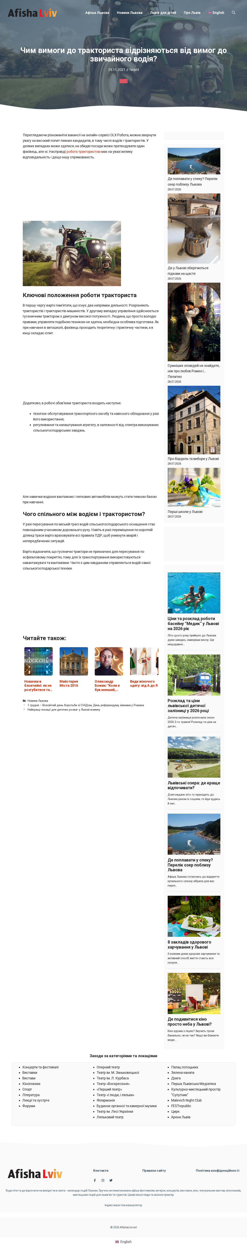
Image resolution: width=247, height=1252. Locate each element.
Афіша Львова (97, 13)
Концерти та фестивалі (40, 1067)
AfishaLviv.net (128, 1227)
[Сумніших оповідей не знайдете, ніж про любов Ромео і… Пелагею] (194, 323)
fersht (134, 70)
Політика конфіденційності (217, 1170)
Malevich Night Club (186, 1100)
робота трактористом (84, 152)
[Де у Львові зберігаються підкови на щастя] (194, 229)
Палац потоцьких (184, 1067)
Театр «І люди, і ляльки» (115, 1095)
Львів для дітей (163, 13)
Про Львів (192, 13)
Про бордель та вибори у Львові (193, 459)
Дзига (176, 1078)
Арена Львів (180, 1117)
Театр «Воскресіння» (113, 1084)
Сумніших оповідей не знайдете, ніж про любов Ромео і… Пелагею (194, 371)
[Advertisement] (91, 192)
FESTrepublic (181, 1106)
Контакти (100, 1170)
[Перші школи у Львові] (194, 488)
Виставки (29, 1073)
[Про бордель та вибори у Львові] (194, 421)
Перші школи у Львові (185, 512)
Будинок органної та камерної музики (127, 1106)
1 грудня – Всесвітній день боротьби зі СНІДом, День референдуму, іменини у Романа (85, 705)
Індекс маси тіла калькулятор (123, 1205)
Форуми (28, 1106)
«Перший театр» (109, 1089)
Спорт (27, 1089)
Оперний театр (108, 1067)
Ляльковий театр (110, 1117)
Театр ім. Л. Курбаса (113, 1078)
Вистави (29, 1078)
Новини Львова (129, 13)
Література (31, 1095)
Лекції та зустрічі (35, 1100)
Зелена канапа (182, 1073)
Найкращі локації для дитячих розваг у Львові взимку (63, 709)
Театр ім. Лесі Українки (115, 1111)
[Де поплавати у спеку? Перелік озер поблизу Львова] (194, 162)
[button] (233, 13)
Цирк (175, 1111)
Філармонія (106, 1100)
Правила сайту (154, 1170)
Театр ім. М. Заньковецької (118, 1073)
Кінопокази (31, 1084)
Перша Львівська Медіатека (193, 1084)
